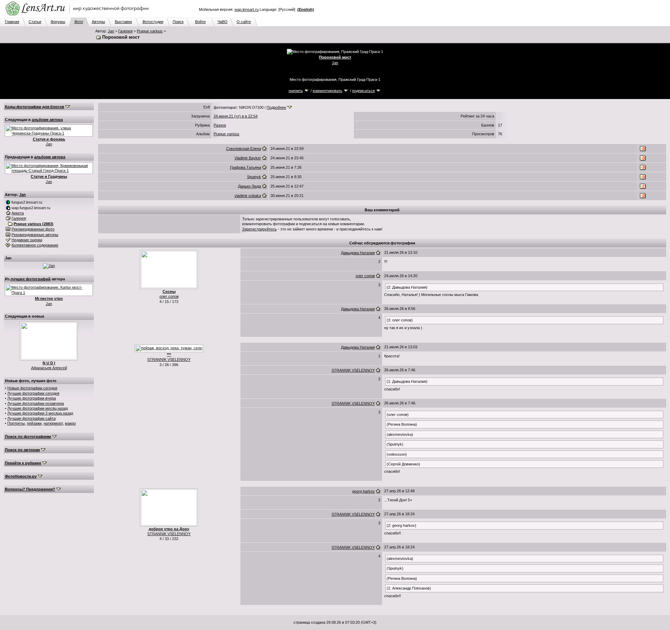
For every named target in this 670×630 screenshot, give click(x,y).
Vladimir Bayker (247, 158)
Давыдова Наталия (358, 253)
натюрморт (53, 423)
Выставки (123, 22)
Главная (12, 22)
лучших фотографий (30, 279)
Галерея (125, 31)
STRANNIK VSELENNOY (169, 359)
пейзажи (34, 423)
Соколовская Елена (243, 148)
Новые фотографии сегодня (32, 388)
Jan (111, 31)
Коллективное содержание (35, 245)
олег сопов (169, 296)
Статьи (35, 22)
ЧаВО (222, 22)
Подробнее (276, 107)
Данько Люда (249, 186)
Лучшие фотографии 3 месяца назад (40, 413)
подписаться (363, 91)
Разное (220, 125)
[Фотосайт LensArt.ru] (78, 16)
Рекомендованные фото (33, 229)
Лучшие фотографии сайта (31, 418)
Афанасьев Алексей (49, 368)
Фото (78, 22)
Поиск (178, 22)
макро (70, 423)
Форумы (58, 22)
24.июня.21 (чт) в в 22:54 (236, 116)
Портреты (16, 423)
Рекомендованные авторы (35, 235)
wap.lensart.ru (246, 9)
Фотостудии (152, 22)
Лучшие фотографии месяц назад (37, 408)
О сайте (244, 22)
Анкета (18, 213)
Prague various (150, 31)
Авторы (98, 22)
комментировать (327, 91)
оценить (296, 91)
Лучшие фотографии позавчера (35, 403)
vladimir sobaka (247, 195)
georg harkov (363, 491)
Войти (200, 22)
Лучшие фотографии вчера (31, 398)
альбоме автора (47, 119)
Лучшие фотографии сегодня (33, 393)
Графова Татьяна (245, 167)
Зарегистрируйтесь (259, 229)
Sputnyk (254, 177)
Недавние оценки (27, 240)
